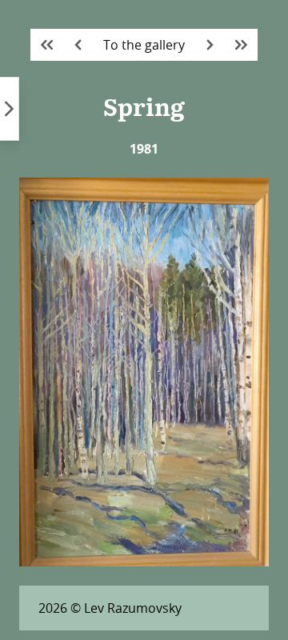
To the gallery (144, 45)
